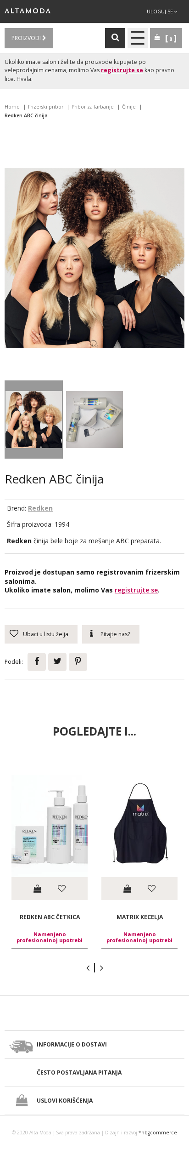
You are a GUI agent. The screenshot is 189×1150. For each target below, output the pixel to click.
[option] (49, 862)
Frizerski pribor (45, 107)
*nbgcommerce (158, 1132)
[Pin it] (78, 662)
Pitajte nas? (115, 634)
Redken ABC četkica (50, 917)
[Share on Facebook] (37, 662)
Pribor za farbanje (93, 107)
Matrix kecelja (140, 917)
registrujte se (122, 70)
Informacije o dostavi (72, 1044)
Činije (129, 107)
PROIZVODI (26, 38)
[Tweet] (57, 662)
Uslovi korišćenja (65, 1100)
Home (12, 107)
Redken (40, 508)
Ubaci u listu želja (45, 634)
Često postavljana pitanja (79, 1072)
